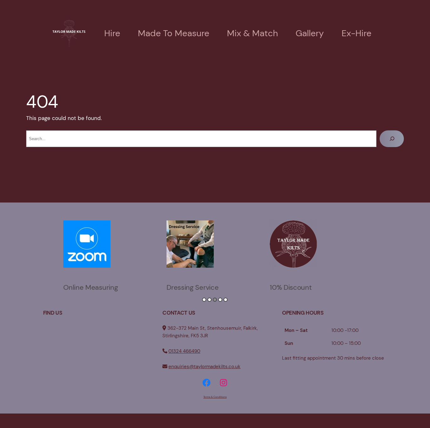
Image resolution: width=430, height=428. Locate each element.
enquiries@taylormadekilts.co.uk (204, 366)
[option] (111, 255)
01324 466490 (184, 351)
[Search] (392, 138)
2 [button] (209, 300)
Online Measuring (90, 287)
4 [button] (220, 300)
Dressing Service (192, 287)
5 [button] (225, 300)
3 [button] (215, 300)
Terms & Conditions (215, 396)
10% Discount (291, 287)
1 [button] (204, 300)
